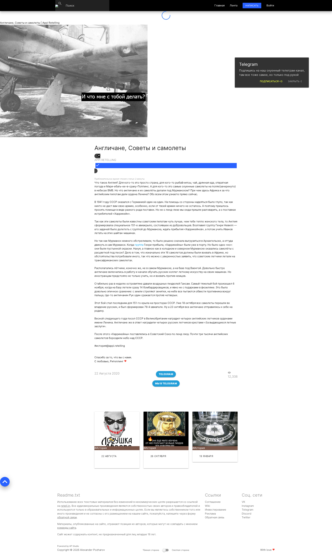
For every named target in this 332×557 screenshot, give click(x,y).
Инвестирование (215, 509)
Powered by (68, 546)
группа (139, 244)
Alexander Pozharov (92, 549)
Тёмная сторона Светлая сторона (166, 550)
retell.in (65, 505)
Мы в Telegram (166, 383)
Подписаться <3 (271, 81)
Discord (246, 513)
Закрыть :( (295, 81)
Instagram (248, 505)
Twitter (246, 517)
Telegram (166, 374)
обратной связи (67, 517)
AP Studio (74, 546)
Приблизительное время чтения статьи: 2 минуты (119, 178)
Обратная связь (214, 517)
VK (243, 501)
